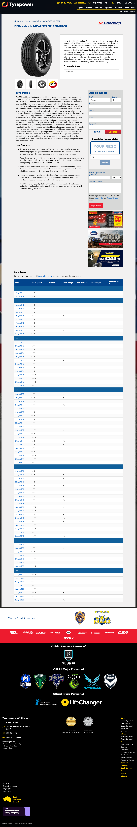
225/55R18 (19, 489)
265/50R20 (19, 596)
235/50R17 (19, 448)
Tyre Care (124, 729)
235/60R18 (19, 507)
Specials (108, 7)
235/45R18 (19, 500)
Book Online (130, 7)
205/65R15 (19, 330)
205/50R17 (19, 394)
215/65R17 (19, 416)
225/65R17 (19, 437)
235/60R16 (19, 378)
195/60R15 (19, 319)
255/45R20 (19, 589)
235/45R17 (19, 441)
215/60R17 (19, 412)
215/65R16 (19, 368)
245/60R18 (19, 529)
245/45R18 (19, 518)
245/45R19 (19, 563)
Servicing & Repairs (127, 752)
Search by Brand (126, 726)
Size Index (6, 783)
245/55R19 (19, 566)
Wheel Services (126, 757)
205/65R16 (19, 357)
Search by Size (126, 723)
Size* (91, 97)
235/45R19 (19, 552)
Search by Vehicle (127, 721)
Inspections (124, 750)
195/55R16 (19, 342)
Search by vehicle (45, 276)
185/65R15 (19, 312)
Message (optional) (95, 181)
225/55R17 (19, 427)
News (126, 11)
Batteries (124, 747)
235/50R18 (19, 504)
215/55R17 (19, 408)
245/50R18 (19, 522)
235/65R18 (19, 511)
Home (18, 21)
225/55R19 (19, 544)
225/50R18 (19, 482)
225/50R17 (19, 423)
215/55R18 (19, 471)
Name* (91, 104)
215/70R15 (19, 334)
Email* (91, 117)
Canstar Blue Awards (10, 786)
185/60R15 (19, 309)
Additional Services (127, 760)
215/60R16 (19, 364)
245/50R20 (19, 585)
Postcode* (92, 124)
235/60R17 (19, 455)
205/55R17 (19, 398)
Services (98, 7)
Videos (132, 11)
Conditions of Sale (26, 823)
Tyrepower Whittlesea (73, 3)
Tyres (80, 7)
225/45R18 (19, 478)
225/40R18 (19, 475)
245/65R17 (19, 463)
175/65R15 (19, 305)
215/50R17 (19, 405)
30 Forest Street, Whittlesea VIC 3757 (18, 728)
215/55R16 (19, 360)
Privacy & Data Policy (14, 823)
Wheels (89, 7)
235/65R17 (19, 459)
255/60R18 (19, 536)
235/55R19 (19, 559)
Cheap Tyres (7, 791)
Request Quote (96, 206)
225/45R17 (19, 419)
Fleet (120, 11)
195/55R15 (19, 316)
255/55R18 (19, 532)
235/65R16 (19, 382)
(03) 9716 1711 (100, 3)
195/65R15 (19, 323)
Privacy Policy (98, 198)
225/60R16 (19, 371)
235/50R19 (19, 555)
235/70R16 (19, 386)
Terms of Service (112, 198)
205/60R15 (19, 327)
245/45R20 (19, 582)
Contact (118, 7)
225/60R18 (19, 493)
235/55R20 (19, 575)
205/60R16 (19, 353)
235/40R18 (19, 496)
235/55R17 (19, 452)
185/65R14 (19, 296)
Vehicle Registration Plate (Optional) (97, 174)
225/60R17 (19, 434)
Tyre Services (125, 755)
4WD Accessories (127, 744)
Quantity (114, 97)
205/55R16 (19, 350)
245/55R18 (19, 525)
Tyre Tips (124, 731)
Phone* (91, 111)
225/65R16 (19, 375)
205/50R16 (19, 346)
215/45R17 (19, 401)
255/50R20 (19, 593)
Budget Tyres (7, 789)
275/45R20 (19, 600)
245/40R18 (19, 514)
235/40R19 (19, 548)
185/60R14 (19, 293)
